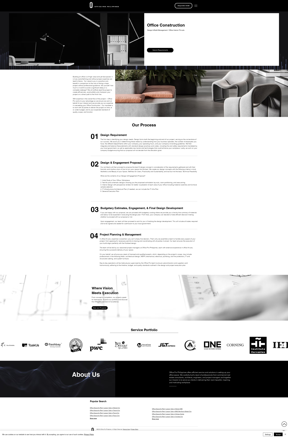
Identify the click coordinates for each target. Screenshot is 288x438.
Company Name (151, 16)
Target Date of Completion (100, 42)
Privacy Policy (89, 434)
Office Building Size (98, 50)
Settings (268, 434)
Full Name (95, 7)
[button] (194, 7)
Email (147, 33)
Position (95, 16)
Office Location (97, 25)
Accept (278, 434)
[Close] (285, 434)
